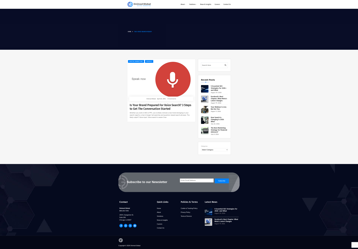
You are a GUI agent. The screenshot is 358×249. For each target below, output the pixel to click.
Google (149, 61)
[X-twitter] (130, 225)
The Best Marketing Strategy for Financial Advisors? (219, 130)
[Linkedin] (135, 225)
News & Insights (205, 4)
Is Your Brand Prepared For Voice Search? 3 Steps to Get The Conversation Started (160, 106)
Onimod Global (151, 99)
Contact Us (227, 4)
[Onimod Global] (139, 4)
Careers (217, 4)
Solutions (192, 4)
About (183, 4)
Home (129, 31)
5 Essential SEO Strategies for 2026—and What (219, 88)
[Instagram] (125, 225)
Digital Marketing (136, 61)
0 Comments (172, 99)
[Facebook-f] (121, 225)
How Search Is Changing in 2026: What (217, 119)
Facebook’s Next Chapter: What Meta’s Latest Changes (219, 99)
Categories (204, 146)
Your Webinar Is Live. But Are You (219, 108)
